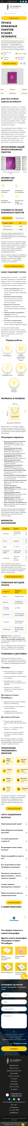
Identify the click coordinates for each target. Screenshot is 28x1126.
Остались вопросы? (14, 902)
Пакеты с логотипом (14, 1076)
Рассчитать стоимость (10, 63)
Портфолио (14, 1081)
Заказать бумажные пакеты (14, 577)
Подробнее (17, 1124)
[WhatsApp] (24, 63)
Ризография (14, 1089)
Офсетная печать (14, 1068)
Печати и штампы (14, 1086)
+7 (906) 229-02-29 (16, 1096)
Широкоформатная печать (14, 1071)
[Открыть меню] (2, 1)
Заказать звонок (14, 18)
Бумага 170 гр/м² (7, 218)
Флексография (14, 1084)
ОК (23, 1124)
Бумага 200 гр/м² (20, 218)
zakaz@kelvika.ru (14, 1112)
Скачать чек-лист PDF (14, 808)
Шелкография (14, 1073)
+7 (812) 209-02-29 (12, 1)
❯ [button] (25, 163)
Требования (12, 93)
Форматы (12, 89)
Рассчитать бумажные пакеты (14, 266)
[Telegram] (21, 63)
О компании (14, 1078)
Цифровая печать (14, 1065)
